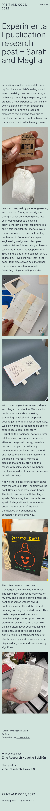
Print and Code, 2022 (18, 794)
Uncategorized (23, 737)
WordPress (28, 800)
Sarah (7, 734)
